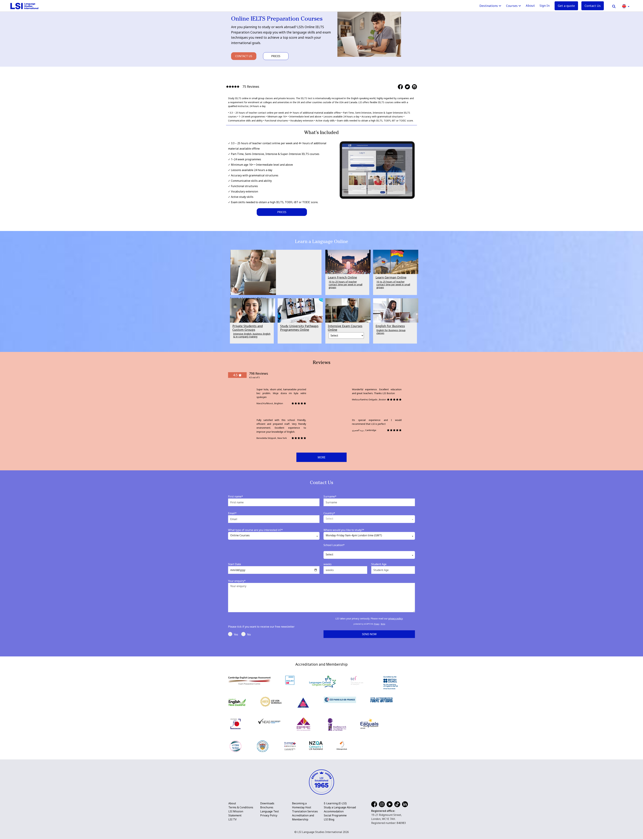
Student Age (378, 564)
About (530, 6)
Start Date (234, 564)
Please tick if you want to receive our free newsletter (261, 626)
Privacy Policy (268, 815)
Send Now (369, 634)
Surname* (330, 496)
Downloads (267, 803)
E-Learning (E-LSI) (335, 803)
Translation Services (305, 811)
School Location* (334, 545)
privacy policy (395, 618)
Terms (383, 624)
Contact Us (593, 6)
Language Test (269, 811)
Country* (329, 513)
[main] (321, 328)
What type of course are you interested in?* (255, 530)
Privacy (376, 624)
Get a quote (566, 6)
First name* (235, 496)
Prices (275, 56)
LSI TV (232, 819)
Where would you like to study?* (344, 530)
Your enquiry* (237, 581)
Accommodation (334, 811)
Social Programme (335, 815)
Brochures (266, 807)
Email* (232, 513)
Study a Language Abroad (340, 807)
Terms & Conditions (240, 807)
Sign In (545, 6)
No (249, 634)
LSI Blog (329, 819)
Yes (236, 634)
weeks (328, 564)
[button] (626, 6)
